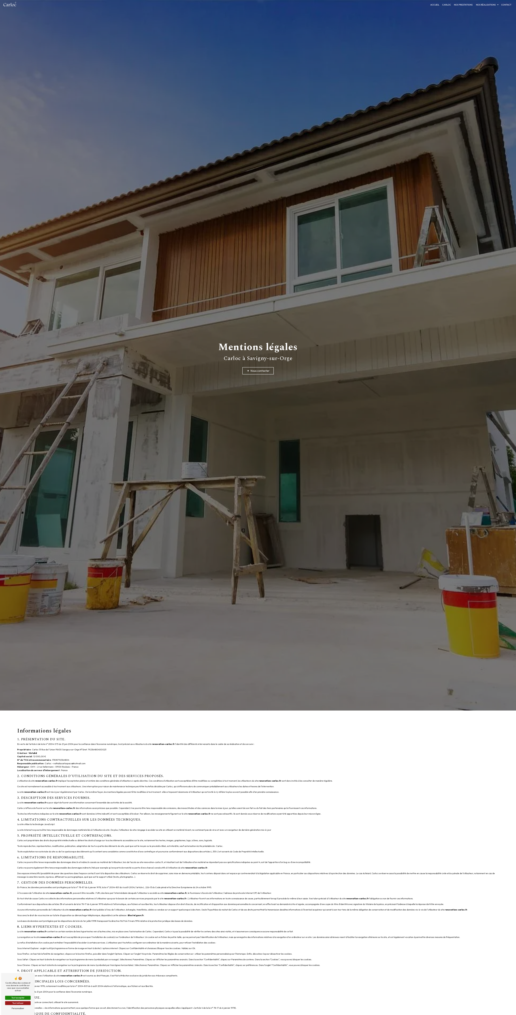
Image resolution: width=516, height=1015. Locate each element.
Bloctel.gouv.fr (136, 915)
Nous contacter (259, 370)
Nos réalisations (486, 4)
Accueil (434, 4)
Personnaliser (18, 1008)
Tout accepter (17, 997)
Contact (506, 4)
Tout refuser (18, 1003)
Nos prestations (463, 4)
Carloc (446, 4)
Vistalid (33, 753)
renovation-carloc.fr (163, 744)
